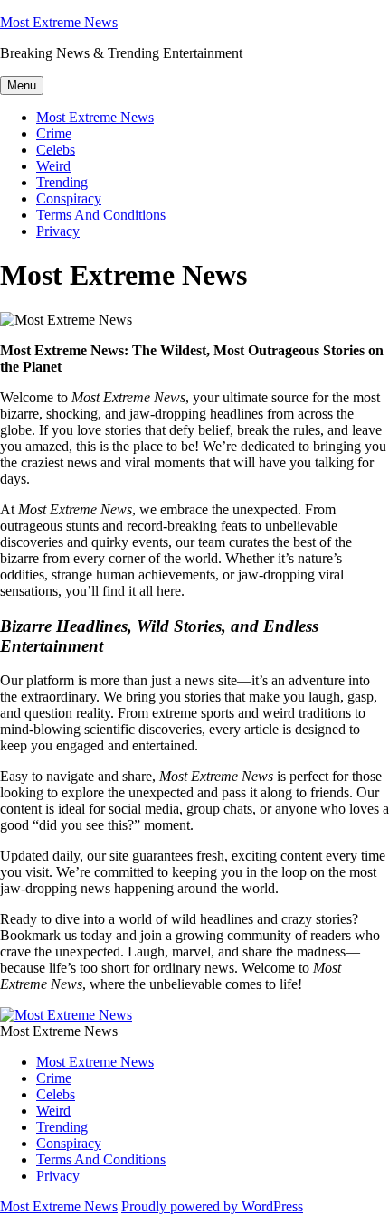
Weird (53, 166)
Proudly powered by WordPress (212, 1206)
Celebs (55, 149)
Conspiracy (68, 198)
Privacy (58, 231)
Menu (21, 85)
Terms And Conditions (101, 214)
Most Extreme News (59, 22)
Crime (53, 133)
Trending (62, 182)
